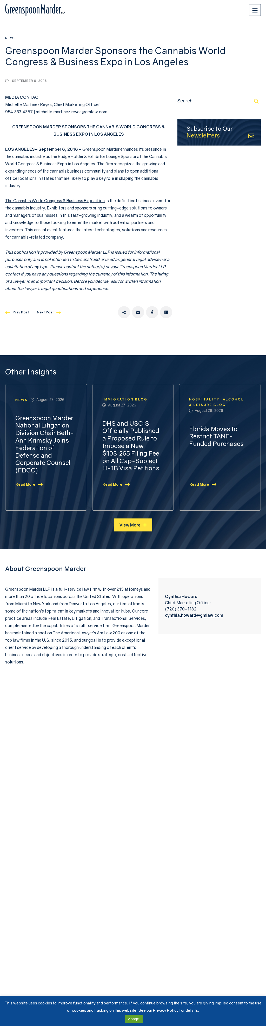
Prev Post (20, 312)
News (10, 38)
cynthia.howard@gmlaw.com (194, 615)
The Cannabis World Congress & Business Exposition (55, 200)
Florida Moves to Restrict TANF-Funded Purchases (216, 436)
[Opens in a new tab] (124, 312)
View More (130, 525)
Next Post (45, 312)
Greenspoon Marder (100, 149)
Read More (25, 484)
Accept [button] (133, 1019)
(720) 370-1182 (181, 608)
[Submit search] (256, 101)
